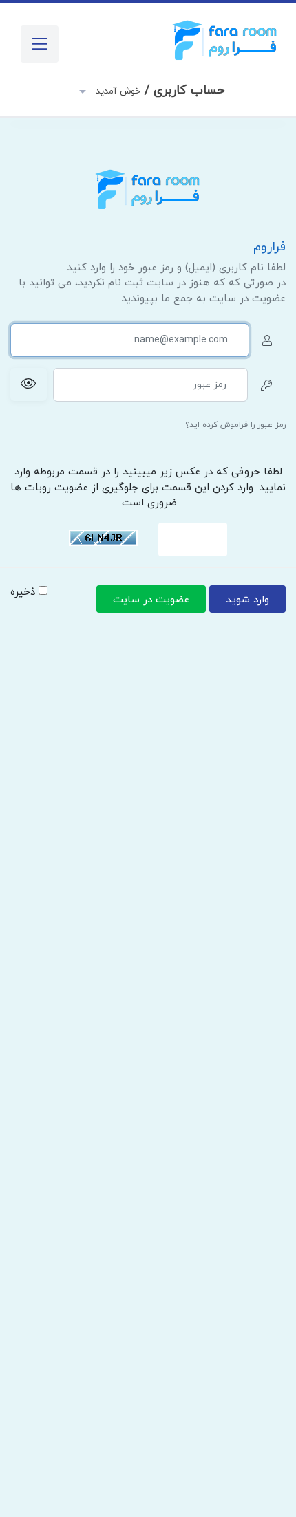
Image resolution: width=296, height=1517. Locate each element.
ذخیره (24, 592)
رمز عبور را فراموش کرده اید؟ (235, 424)
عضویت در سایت (151, 599)
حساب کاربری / (158, 90)
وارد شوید (247, 599)
